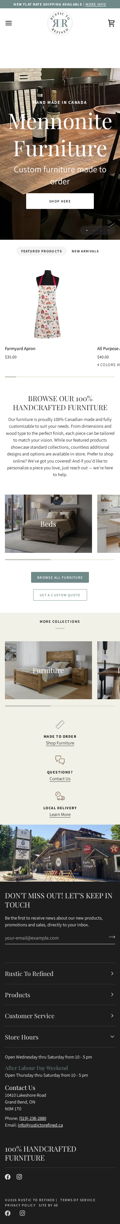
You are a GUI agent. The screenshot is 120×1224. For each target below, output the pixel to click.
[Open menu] (14, 23)
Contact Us (60, 778)
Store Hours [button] (21, 1037)
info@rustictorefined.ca (40, 1125)
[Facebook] (7, 1177)
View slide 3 (101, 230)
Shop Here (60, 201)
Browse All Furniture (60, 577)
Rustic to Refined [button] (29, 973)
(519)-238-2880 (32, 1118)
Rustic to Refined (36, 1199)
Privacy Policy (20, 1205)
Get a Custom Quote (60, 595)
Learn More (60, 814)
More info (96, 4)
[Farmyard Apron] (48, 304)
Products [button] (17, 994)
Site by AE (48, 1205)
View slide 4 (108, 230)
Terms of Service (77, 1199)
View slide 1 (86, 230)
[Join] (110, 937)
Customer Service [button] (29, 1015)
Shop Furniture (60, 743)
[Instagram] (19, 1177)
